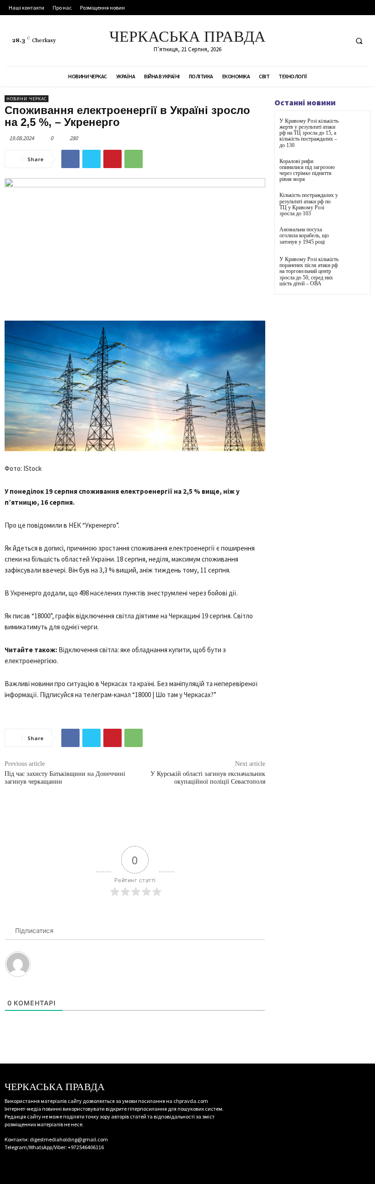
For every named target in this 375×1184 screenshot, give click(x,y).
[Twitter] (339, 40)
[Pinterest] (112, 159)
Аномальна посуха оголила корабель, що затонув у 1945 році (304, 235)
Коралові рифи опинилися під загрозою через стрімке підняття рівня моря (307, 170)
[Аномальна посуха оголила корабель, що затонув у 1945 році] (354, 238)
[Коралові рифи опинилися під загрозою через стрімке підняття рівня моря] (354, 169)
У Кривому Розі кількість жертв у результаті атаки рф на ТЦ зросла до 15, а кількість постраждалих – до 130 (308, 133)
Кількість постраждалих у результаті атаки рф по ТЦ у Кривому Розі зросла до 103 (308, 204)
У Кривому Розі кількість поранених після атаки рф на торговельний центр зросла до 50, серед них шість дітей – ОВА (308, 271)
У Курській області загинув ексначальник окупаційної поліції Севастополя (207, 777)
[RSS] (322, 40)
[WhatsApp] (133, 159)
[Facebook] (305, 40)
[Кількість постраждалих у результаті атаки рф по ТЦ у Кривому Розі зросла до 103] (354, 203)
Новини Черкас (26, 99)
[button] (359, 40)
